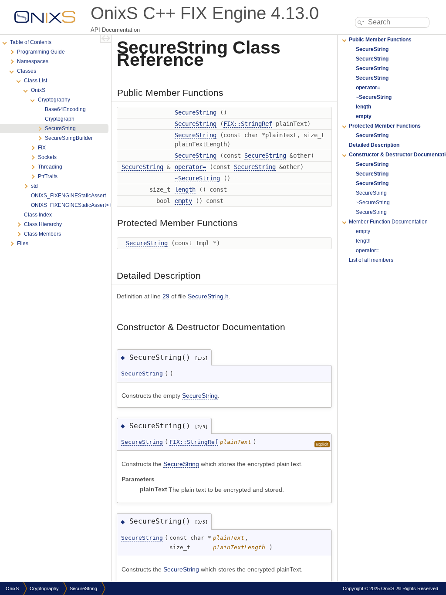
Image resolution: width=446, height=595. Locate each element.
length (185, 189)
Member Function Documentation (388, 222)
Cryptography (44, 588)
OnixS (12, 588)
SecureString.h (208, 296)
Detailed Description (374, 145)
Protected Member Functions (385, 126)
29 (165, 296)
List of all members (371, 260)
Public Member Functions (380, 40)
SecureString (195, 112)
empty (183, 200)
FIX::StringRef (247, 123)
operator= (190, 166)
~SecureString (197, 178)
